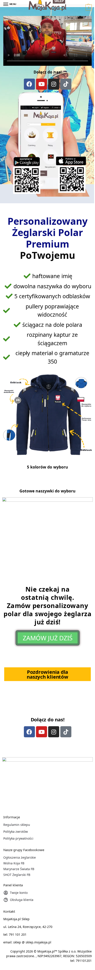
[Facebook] (29, 84)
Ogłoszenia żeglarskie (19, 857)
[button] (88, 7)
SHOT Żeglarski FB (16, 875)
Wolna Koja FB (13, 863)
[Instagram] (53, 84)
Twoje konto (19, 893)
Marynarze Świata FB (18, 869)
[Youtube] (41, 84)
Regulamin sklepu (16, 825)
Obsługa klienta (21, 900)
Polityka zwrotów (15, 831)
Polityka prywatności (18, 838)
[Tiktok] (65, 84)
